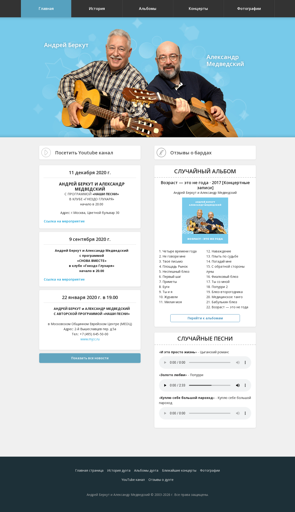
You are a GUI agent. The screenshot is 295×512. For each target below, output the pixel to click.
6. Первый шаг (170, 276)
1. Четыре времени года (178, 251)
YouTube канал (133, 479)
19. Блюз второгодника (224, 292)
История (97, 8)
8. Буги (164, 286)
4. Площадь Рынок (173, 266)
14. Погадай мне (219, 261)
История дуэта (118, 470)
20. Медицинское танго (224, 297)
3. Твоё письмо (171, 261)
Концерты (198, 8)
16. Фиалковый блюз (222, 276)
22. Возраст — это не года (227, 307)
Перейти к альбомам (205, 318)
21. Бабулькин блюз (221, 302)
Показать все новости (90, 358)
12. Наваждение (218, 251)
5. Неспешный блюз (174, 271)
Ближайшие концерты (179, 470)
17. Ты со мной (218, 281)
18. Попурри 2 (217, 286)
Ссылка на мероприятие (64, 221)
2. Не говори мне (172, 256)
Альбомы (147, 8)
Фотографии (249, 8)
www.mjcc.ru (90, 339)
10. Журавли (168, 297)
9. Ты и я (165, 292)
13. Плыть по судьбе (222, 256)
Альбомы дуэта (146, 470)
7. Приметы (168, 281)
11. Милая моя (170, 302)
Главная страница (89, 470)
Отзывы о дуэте (161, 479)
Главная (46, 8)
